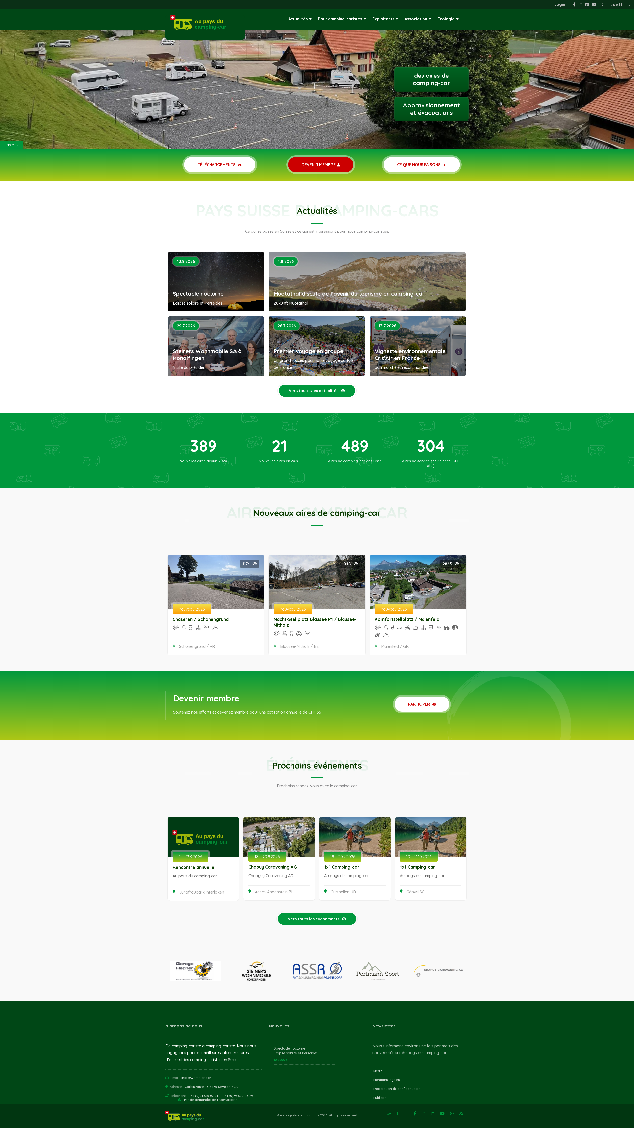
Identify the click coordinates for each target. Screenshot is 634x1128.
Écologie (446, 18)
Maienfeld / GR (395, 646)
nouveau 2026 (192, 609)
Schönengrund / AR (197, 646)
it (628, 4)
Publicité (379, 1098)
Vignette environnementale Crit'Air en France (410, 354)
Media (378, 1071)
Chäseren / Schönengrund (201, 619)
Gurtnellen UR (343, 891)
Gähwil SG (415, 891)
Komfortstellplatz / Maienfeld (407, 619)
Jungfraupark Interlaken (201, 892)
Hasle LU (11, 144)
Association (416, 18)
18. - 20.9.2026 (267, 856)
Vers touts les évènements (313, 918)
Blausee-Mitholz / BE (299, 646)
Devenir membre (319, 164)
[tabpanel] (317, 74)
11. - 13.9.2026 (190, 856)
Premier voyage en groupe (308, 351)
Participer (419, 704)
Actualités (298, 18)
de (615, 4)
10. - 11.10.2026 (418, 856)
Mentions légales (386, 1080)
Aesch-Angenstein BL (274, 891)
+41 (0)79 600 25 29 (238, 1096)
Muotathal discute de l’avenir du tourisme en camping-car (349, 293)
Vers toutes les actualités (313, 390)
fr (622, 4)
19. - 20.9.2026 (342, 856)
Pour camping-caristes (340, 18)
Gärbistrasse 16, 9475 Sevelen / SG (212, 1087)
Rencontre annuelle (193, 867)
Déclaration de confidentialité (396, 1089)
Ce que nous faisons (419, 164)
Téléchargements (217, 164)
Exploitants (383, 18)
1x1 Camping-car (341, 867)
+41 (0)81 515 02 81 (203, 1096)
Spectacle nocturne (198, 293)
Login (559, 4)
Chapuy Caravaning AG (272, 867)
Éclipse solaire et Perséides (296, 1053)
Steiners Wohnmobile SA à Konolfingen (207, 354)
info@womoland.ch (196, 1078)
